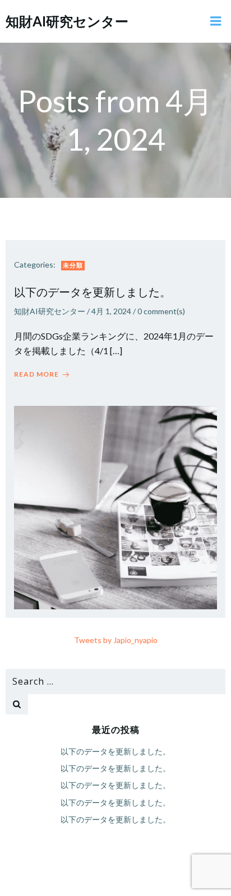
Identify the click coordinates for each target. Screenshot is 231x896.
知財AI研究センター (49, 311)
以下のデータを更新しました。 (115, 751)
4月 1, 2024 (111, 311)
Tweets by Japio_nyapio (116, 640)
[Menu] (215, 21)
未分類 (73, 265)
